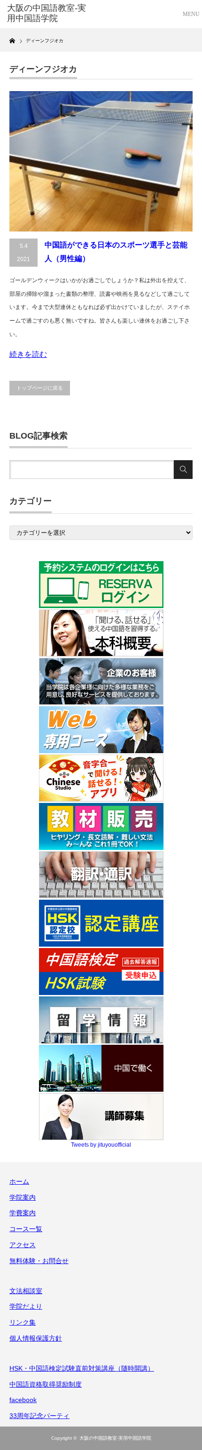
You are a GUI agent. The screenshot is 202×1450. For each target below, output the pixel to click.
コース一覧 (25, 1229)
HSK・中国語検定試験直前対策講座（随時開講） (81, 1368)
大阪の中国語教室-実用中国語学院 (115, 1438)
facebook (23, 1400)
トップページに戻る (39, 388)
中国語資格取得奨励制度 (45, 1384)
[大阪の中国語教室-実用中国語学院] (47, 13)
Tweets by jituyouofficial (101, 1144)
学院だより (25, 1306)
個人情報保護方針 (35, 1338)
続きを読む (28, 354)
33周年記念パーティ (39, 1415)
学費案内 (22, 1213)
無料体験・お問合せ (39, 1261)
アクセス (22, 1245)
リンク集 (22, 1322)
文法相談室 (25, 1291)
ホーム (19, 1181)
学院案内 (22, 1197)
